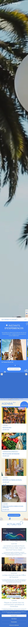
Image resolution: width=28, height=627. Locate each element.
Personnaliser (14, 621)
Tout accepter (14, 615)
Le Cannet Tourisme (14, 3)
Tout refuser (14, 618)
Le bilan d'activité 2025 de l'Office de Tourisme (14, 576)
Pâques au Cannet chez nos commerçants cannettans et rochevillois (14, 604)
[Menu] (24, 319)
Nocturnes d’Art (7, 427)
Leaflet (1, 398)
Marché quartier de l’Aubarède (11, 453)
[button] (9, 365)
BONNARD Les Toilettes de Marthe (12, 480)
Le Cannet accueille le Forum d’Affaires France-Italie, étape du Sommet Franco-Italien (14, 548)
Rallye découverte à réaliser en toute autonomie (13, 506)
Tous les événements (14, 515)
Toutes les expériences (14, 369)
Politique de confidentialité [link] (14, 625)
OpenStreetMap (7, 398)
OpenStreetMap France (16, 399)
